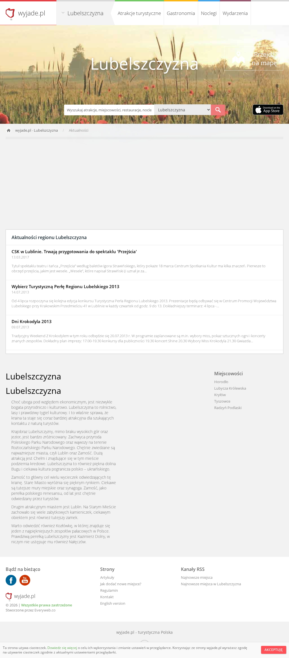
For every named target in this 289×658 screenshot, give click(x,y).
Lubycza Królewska (230, 388)
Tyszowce (222, 401)
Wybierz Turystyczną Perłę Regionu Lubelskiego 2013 (65, 286)
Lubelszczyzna (85, 13)
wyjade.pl (31, 12)
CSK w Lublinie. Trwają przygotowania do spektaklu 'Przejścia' (74, 251)
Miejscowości (228, 373)
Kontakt (107, 596)
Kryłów (220, 394)
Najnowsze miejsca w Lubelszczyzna (211, 583)
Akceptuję (273, 649)
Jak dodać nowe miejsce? (120, 583)
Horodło (221, 381)
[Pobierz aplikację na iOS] (268, 110)
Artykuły (107, 577)
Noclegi (209, 13)
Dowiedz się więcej (62, 647)
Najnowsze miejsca (197, 577)
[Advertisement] (144, 184)
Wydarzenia (235, 13)
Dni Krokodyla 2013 (32, 321)
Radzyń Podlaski (228, 407)
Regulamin (109, 590)
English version (112, 603)
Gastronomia (181, 13)
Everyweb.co (45, 610)
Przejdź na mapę (264, 58)
